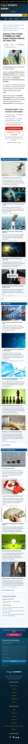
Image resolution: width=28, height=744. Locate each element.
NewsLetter (14, 729)
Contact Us (14, 713)
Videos (14, 702)
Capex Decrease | (18, 28)
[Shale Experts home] (9, 5)
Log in (19, 142)
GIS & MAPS (14, 695)
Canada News (6, 303)
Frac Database (14, 698)
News (5, 18)
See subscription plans (14, 128)
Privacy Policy (14, 722)
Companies (14, 692)
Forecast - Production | (8, 25)
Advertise (14, 716)
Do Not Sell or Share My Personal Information (14, 726)
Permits (3, 1)
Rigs (7, 1)
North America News (8, 450)
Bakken (10, 18)
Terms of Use (14, 719)
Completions (13, 1)
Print (13, 44)
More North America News (8, 590)
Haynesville (24, 18)
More (3, 298)
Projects (14, 689)
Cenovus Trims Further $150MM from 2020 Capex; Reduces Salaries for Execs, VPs (13, 37)
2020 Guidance (15, 30)
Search (24, 15)
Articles (4, 8)
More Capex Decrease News (10, 159)
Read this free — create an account (14, 133)
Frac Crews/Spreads (21, 1)
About (14, 709)
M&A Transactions (14, 685)
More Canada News (6, 445)
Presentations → (6, 602)
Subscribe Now (14, 634)
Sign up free (14, 661)
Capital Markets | (17, 25)
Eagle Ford (16, 18)
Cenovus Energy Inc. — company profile (11, 601)
